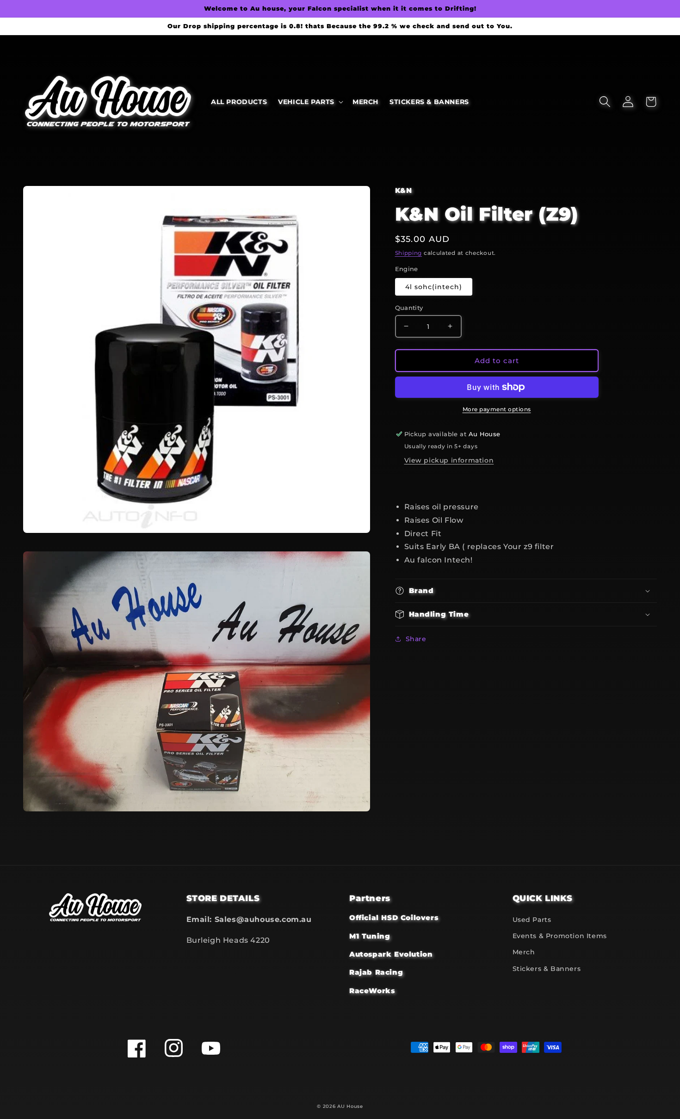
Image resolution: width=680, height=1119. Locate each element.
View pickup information (449, 460)
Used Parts (532, 919)
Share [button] (416, 639)
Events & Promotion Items (560, 936)
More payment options (497, 409)
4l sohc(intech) (433, 286)
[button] (309, 101)
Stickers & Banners (547, 968)
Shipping (408, 252)
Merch (524, 952)
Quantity (409, 307)
